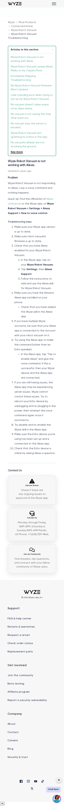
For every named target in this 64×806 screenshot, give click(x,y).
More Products (27, 22)
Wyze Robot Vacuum (24, 30)
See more (17, 152)
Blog (10, 749)
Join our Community (32, 554)
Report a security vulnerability (27, 700)
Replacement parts (20, 651)
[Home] (14, 4)
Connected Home (22, 26)
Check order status (20, 643)
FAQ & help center (19, 618)
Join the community (20, 675)
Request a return (19, 635)
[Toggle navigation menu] (54, 4)
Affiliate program (19, 692)
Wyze (11, 22)
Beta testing (16, 683)
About (12, 724)
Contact (13, 732)
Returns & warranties (21, 627)
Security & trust (18, 757)
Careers (13, 740)
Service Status (32, 485)
